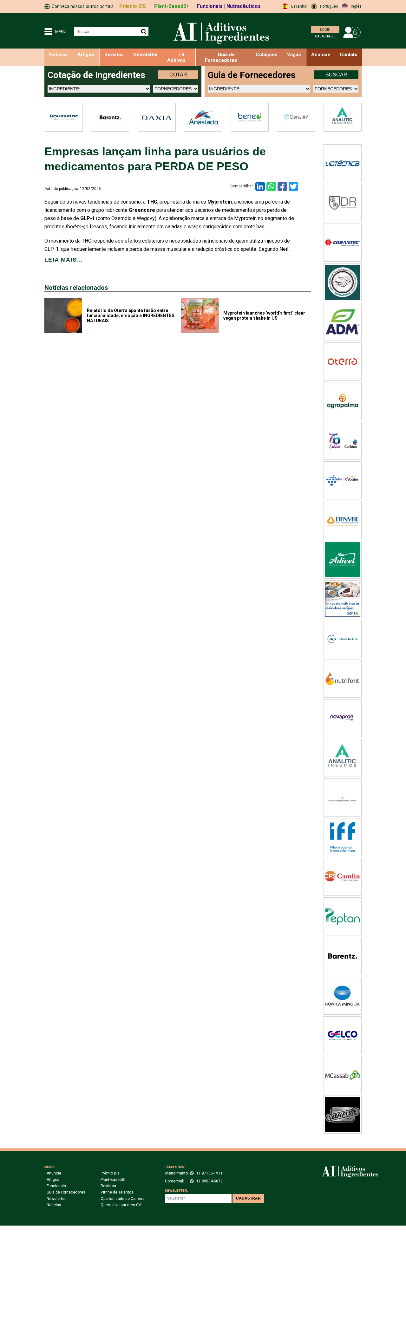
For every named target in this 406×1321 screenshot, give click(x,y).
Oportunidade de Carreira (121, 1198)
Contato (348, 54)
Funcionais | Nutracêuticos (229, 6)
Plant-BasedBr (171, 6)
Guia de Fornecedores (221, 57)
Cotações (267, 54)
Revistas (114, 54)
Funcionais (55, 1186)
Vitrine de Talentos (116, 1192)
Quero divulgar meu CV (119, 1205)
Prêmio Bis (109, 1173)
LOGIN (325, 29)
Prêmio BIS (132, 6)
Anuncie (52, 1173)
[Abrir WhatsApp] (390, 1305)
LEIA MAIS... (63, 260)
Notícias (58, 54)
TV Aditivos (176, 57)
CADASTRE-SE (325, 36)
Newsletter (145, 54)
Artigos (85, 54)
